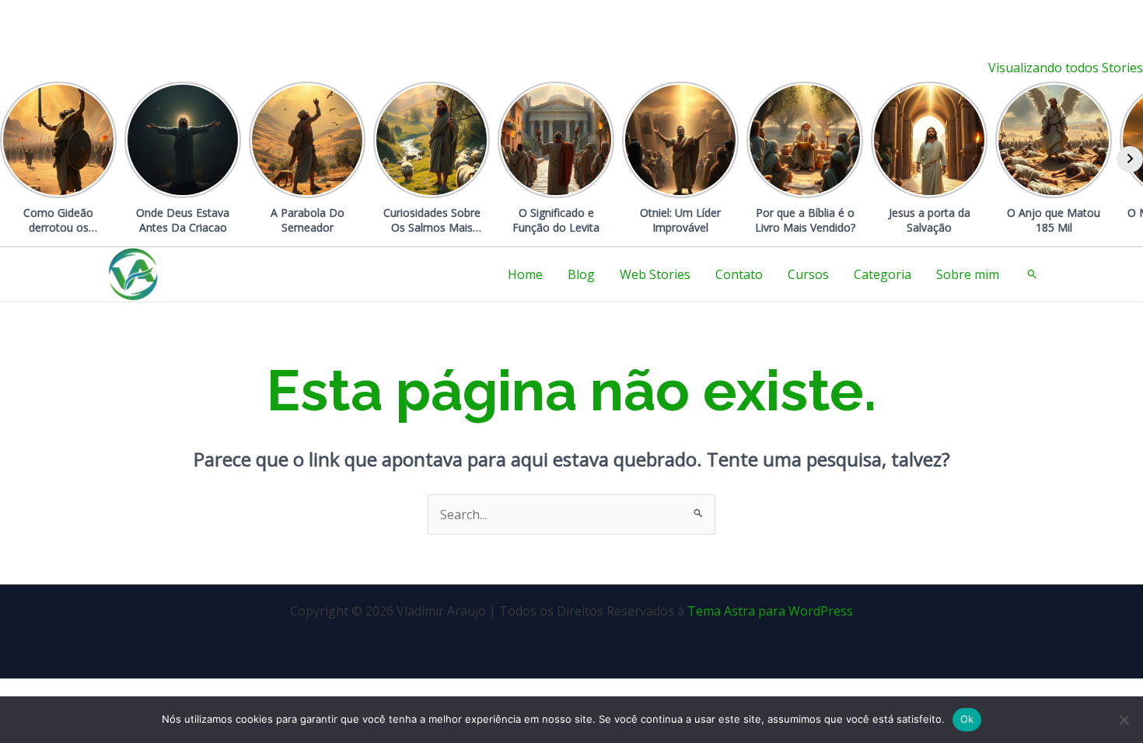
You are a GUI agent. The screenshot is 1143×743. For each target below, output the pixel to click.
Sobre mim (967, 274)
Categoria (882, 274)
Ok (967, 719)
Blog (581, 274)
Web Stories (655, 274)
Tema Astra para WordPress (770, 610)
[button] (1032, 274)
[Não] (1123, 719)
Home (525, 274)
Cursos (808, 274)
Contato (739, 274)
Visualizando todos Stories (1065, 67)
